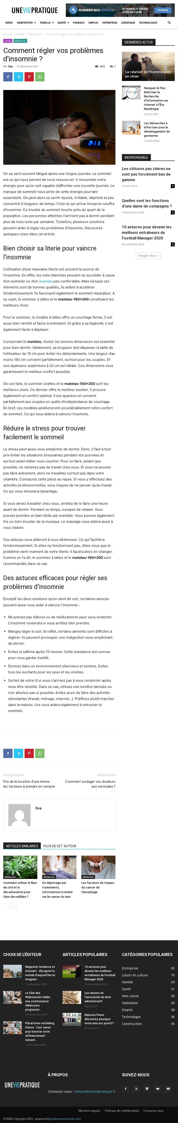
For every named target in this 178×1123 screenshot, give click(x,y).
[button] (169, 23)
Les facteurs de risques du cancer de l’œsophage (97, 887)
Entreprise (109, 22)
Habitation (25, 22)
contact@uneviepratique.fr (94, 1091)
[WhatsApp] (39, 76)
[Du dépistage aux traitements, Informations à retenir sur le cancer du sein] (59, 867)
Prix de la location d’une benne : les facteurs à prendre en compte (29, 784)
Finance (78, 22)
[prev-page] (6, 906)
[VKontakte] (157, 1089)
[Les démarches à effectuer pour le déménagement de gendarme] (131, 128)
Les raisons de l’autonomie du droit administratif (98, 997)
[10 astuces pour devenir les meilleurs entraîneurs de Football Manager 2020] (72, 971)
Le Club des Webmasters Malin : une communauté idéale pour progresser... (38, 1001)
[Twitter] (18, 76)
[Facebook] (8, 76)
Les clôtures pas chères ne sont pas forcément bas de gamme (146, 174)
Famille (45, 22)
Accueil (8, 34)
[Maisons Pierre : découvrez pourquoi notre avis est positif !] (72, 1019)
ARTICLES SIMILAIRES (22, 846)
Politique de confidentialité (122, 1111)
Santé (62, 22)
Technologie (148, 22)
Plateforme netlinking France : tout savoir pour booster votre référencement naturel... (39, 1032)
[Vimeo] (147, 1089)
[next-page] (13, 906)
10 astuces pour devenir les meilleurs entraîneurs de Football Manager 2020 (147, 232)
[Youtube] (168, 1089)
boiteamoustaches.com (66, 1119)
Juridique (128, 22)
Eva (10, 66)
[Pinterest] (29, 76)
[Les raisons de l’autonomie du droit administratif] (72, 997)
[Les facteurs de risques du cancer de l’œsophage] (98, 867)
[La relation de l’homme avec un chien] (148, 66)
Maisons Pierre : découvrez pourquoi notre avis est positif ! (99, 1019)
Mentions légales (90, 1111)
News (9, 22)
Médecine (35, 34)
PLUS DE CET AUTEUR (60, 846)
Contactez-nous (153, 1111)
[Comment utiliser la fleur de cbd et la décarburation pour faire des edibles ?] (20, 867)
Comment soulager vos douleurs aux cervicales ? (90, 784)
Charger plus (146, 255)
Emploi (93, 22)
